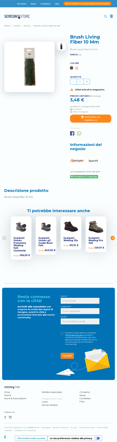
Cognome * (66, 306)
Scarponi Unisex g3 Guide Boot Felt (46, 242)
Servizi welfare (50, 405)
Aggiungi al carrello (91, 118)
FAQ (57, 4)
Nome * (64, 296)
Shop (7, 392)
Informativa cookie (87, 427)
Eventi (7, 395)
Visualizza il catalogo (85, 176)
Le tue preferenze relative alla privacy (71, 438)
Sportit (93, 160)
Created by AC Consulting (25, 430)
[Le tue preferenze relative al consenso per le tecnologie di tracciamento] (5, 437)
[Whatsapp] (79, 133)
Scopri (17, 255)
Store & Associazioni (15, 398)
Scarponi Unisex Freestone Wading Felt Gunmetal (20, 244)
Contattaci (46, 4)
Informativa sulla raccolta (31, 438)
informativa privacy (74, 335)
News (33, 4)
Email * (64, 317)
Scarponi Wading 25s (70, 239)
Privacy (74, 427)
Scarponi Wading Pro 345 (95, 240)
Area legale (45, 427)
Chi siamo (21, 4)
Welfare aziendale (52, 392)
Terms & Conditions (60, 427)
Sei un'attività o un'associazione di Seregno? (87, 4)
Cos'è (45, 401)
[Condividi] (72, 133)
